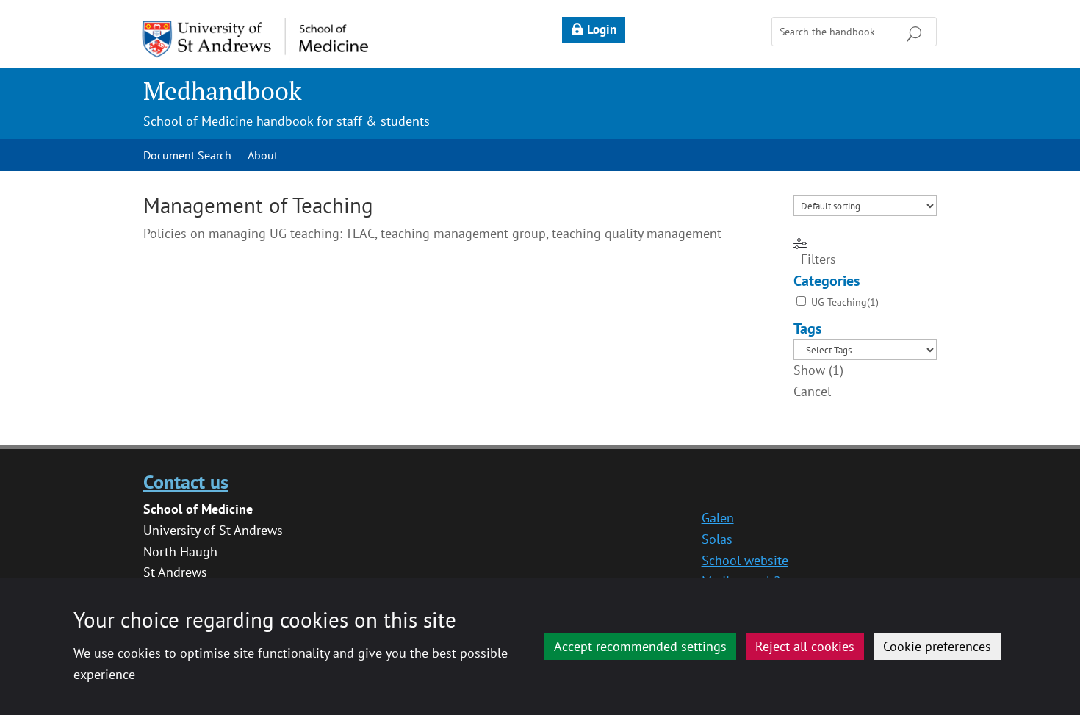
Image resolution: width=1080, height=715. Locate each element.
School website (745, 560)
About (263, 156)
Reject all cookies (804, 646)
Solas (717, 539)
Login (601, 29)
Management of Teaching (258, 205)
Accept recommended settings (640, 646)
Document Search (187, 156)
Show (818, 370)
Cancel (812, 391)
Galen (718, 517)
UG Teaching (839, 302)
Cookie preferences (937, 646)
